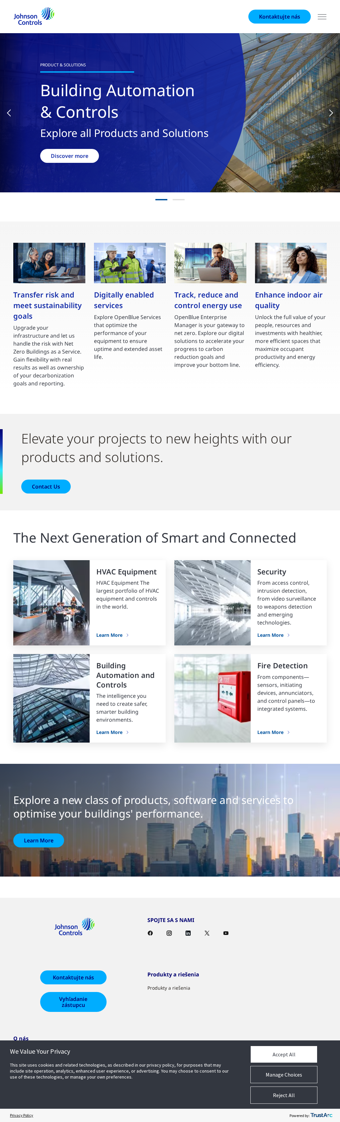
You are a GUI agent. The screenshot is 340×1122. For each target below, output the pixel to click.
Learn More (109, 635)
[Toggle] (322, 17)
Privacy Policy (21, 1115)
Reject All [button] (284, 1095)
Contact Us (46, 486)
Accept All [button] (284, 1054)
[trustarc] (321, 1115)
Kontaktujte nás (279, 16)
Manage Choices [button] (284, 1074)
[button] (13, 112)
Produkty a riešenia (168, 988)
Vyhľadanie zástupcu (73, 1002)
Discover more (69, 156)
